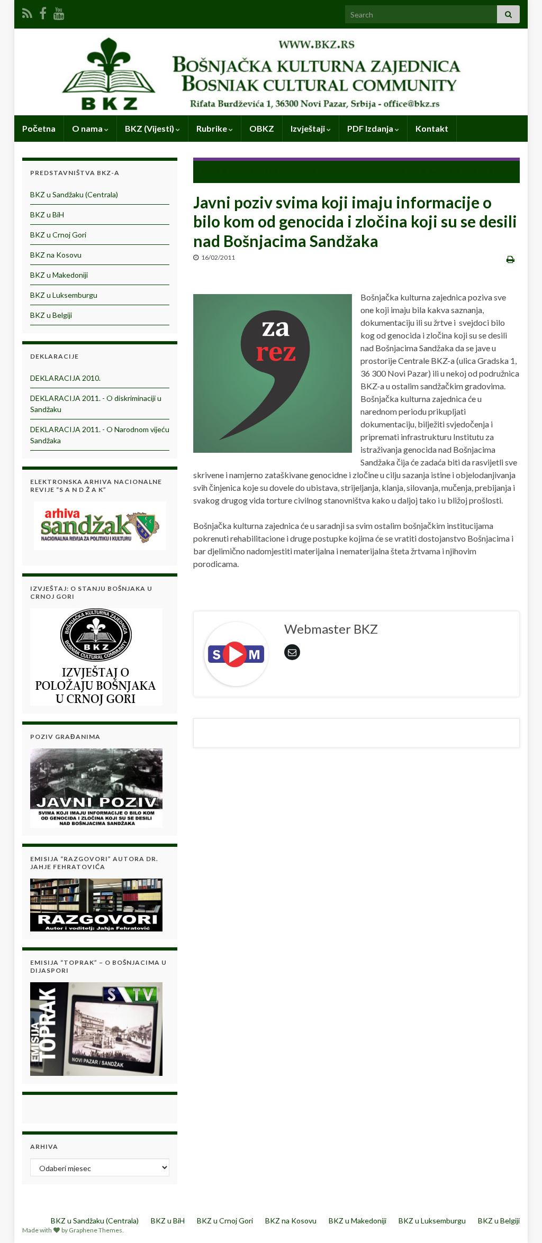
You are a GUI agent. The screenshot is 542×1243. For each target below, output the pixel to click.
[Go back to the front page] (271, 72)
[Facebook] (43, 11)
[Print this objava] (510, 259)
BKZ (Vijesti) (150, 128)
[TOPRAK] (96, 1028)
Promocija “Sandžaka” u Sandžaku (447, 170)
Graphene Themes (95, 1230)
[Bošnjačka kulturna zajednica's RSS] (27, 11)
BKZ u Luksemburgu (63, 294)
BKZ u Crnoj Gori (58, 234)
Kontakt (431, 128)
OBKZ (261, 128)
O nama (88, 128)
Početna (39, 128)
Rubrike (212, 128)
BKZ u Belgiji (51, 314)
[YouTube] (59, 11)
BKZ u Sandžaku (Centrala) (74, 194)
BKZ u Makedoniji (59, 274)
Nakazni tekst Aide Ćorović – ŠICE (268, 170)
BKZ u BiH (47, 214)
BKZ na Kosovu (56, 254)
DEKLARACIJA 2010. (65, 377)
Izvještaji (309, 128)
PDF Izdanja (371, 128)
